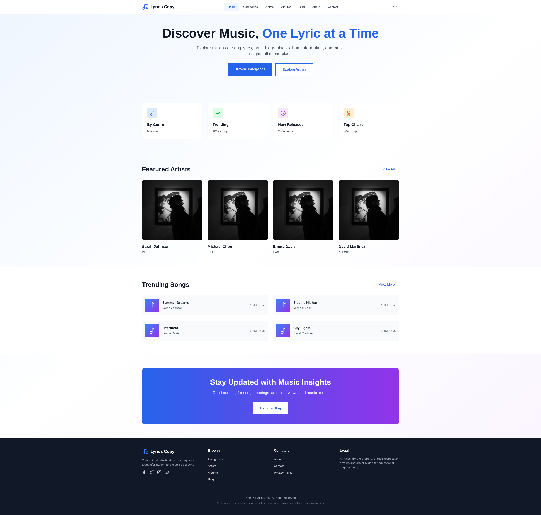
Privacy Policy (283, 472)
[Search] (395, 7)
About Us (280, 459)
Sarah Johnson (172, 308)
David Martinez (303, 333)
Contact (333, 6)
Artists (269, 6)
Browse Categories (250, 69)
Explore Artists (294, 69)
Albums (286, 6)
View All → (391, 169)
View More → (389, 284)
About (316, 6)
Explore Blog (270, 408)
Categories (250, 6)
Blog (302, 6)
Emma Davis (170, 333)
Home (232, 6)
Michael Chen (302, 308)
